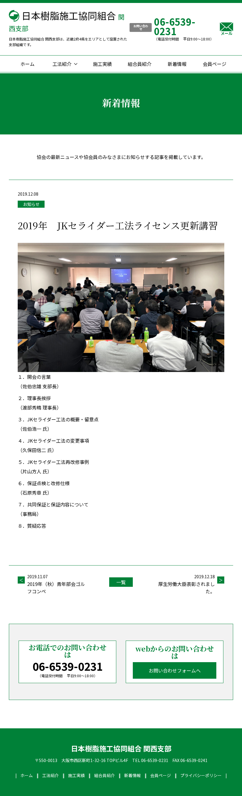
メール (226, 32)
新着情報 (177, 63)
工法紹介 (62, 63)
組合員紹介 (139, 63)
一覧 (121, 582)
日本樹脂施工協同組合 (67, 21)
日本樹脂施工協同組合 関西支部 (121, 748)
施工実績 (102, 63)
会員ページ (214, 63)
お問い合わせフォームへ (175, 670)
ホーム (27, 63)
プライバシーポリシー (201, 775)
